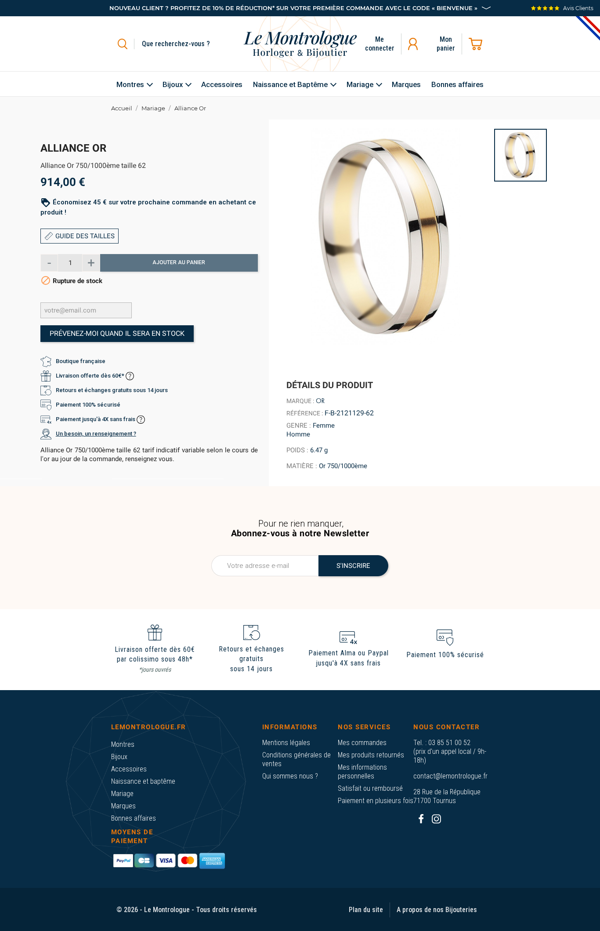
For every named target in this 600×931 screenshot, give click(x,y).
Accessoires (129, 769)
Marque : (300, 400)
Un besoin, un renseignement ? (96, 434)
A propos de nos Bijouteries (437, 910)
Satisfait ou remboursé (370, 788)
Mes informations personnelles (362, 771)
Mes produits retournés (371, 755)
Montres (122, 744)
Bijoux (119, 757)
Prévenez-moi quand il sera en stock (117, 334)
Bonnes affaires (133, 818)
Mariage (122, 793)
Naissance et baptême (143, 781)
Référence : (304, 413)
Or (320, 401)
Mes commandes (362, 742)
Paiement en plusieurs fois (375, 800)
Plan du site (366, 910)
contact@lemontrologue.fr (450, 776)
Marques (123, 806)
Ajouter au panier (178, 263)
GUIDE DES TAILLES (85, 236)
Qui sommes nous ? (290, 776)
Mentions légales (286, 742)
